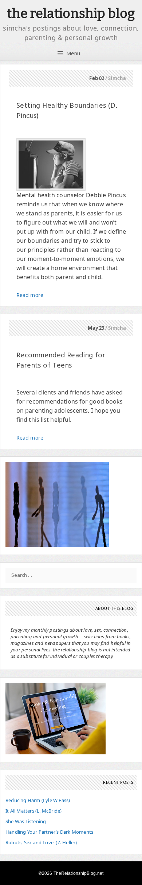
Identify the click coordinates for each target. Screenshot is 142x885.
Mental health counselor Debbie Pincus (71, 195)
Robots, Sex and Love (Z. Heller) (41, 842)
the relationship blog (71, 13)
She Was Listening (25, 821)
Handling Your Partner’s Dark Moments (49, 832)
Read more (29, 294)
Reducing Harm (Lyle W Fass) (37, 800)
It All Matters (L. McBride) (33, 810)
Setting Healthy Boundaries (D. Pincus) (66, 111)
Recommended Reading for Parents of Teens (60, 361)
